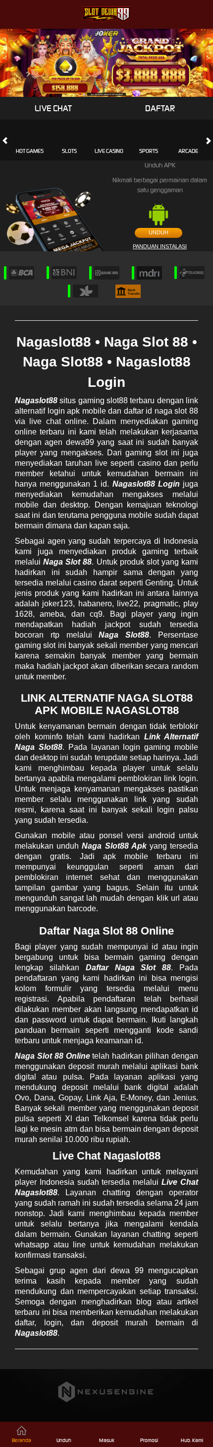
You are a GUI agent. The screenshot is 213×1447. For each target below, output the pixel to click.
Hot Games (30, 150)
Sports (148, 150)
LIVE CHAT (53, 108)
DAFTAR (160, 108)
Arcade (188, 150)
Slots (69, 150)
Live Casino (109, 150)
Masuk (106, 1440)
